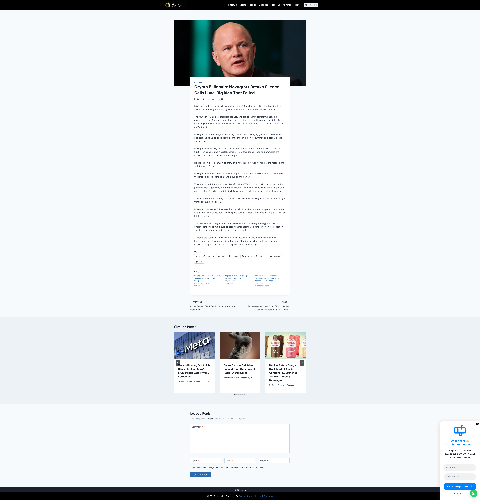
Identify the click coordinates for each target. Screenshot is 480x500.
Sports (243, 5)
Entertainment (285, 5)
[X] (310, 5)
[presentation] (194, 345)
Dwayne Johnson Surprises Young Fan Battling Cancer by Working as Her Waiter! (267, 278)
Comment (197, 427)
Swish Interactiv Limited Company (256, 496)
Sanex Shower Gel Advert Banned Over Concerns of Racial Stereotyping (239, 369)
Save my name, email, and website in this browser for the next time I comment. (229, 467)
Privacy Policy (240, 490)
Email (229, 460)
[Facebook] (306, 5)
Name (195, 460)
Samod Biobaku (203, 99)
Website (264, 460)
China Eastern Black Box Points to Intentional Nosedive (212, 306)
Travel (298, 5)
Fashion (252, 5)
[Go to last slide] (178, 363)
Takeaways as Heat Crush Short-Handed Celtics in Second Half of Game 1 (269, 306)
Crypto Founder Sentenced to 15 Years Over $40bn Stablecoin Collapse (207, 278)
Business (263, 5)
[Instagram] (315, 5)
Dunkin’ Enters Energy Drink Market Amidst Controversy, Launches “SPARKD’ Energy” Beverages (283, 373)
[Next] (302, 363)
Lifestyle (232, 5)
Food (273, 5)
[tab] (235, 394)
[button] (474, 493)
